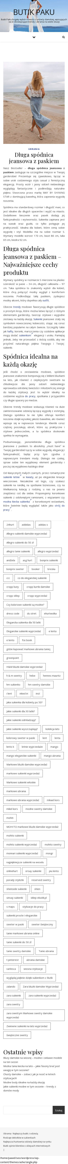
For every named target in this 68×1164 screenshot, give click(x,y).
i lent (9, 693)
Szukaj (58, 1110)
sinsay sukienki (14, 897)
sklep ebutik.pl (39, 897)
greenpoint (12, 657)
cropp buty (12, 586)
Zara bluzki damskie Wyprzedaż (41, 986)
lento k (10, 746)
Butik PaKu (34, 12)
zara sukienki (13, 995)
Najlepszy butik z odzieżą (25, 1133)
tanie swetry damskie (18, 951)
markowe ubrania (16, 791)
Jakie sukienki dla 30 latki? (20, 711)
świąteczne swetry (17, 1035)
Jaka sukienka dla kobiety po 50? (24, 702)
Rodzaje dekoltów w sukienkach (19, 1137)
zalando (10, 986)
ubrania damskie (35, 959)
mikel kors (12, 808)
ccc (8, 578)
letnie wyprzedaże (32, 746)
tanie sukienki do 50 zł (18, 942)
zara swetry (13, 1004)
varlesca (11, 968)
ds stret (31, 613)
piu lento (54, 871)
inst (38, 693)
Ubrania (34, 149)
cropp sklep (13, 595)
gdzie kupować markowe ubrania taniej (28, 649)
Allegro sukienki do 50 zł (20, 542)
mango (54, 746)
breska (51, 569)
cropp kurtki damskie (38, 586)
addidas (26, 524)
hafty (10, 331)
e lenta (52, 631)
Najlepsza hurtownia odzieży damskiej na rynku (27, 1141)
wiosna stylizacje (33, 968)
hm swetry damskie (39, 684)
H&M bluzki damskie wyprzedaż (24, 666)
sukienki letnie (11, 477)
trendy (17, 306)
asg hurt (27, 560)
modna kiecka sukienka (16, 501)
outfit (46, 300)
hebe (32, 675)
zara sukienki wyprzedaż (42, 995)
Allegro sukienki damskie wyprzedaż (26, 533)
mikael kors (53, 800)
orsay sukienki (33, 871)
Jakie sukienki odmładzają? (21, 720)
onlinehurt (12, 871)
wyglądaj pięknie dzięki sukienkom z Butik (29, 977)
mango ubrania (52, 755)
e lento (10, 640)
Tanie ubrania (46, 951)
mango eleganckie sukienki (21, 755)
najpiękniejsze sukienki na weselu (25, 862)
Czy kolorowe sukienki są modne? (25, 604)
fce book (27, 640)
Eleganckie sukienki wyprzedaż (23, 631)
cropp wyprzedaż (37, 595)
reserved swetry (41, 880)
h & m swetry (14, 675)
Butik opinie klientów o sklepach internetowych (26, 1145)
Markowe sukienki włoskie (21, 782)
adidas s (43, 524)
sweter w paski (15, 924)
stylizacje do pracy (33, 906)
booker (36, 569)
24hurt (10, 524)
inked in (24, 693)
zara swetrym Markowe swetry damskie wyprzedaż (29, 1015)
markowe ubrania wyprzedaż (22, 800)
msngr (49, 853)
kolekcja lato (52, 729)
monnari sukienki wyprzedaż (22, 853)
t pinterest (12, 959)
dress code (12, 613)
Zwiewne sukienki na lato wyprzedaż (27, 1026)
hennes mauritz (52, 675)
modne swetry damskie (39, 808)
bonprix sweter (15, 569)
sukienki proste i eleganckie (21, 915)
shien (37, 889)
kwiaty (29, 477)
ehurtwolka (50, 613)
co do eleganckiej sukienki (32, 578)
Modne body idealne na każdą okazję (24, 1082)
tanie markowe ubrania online (22, 933)
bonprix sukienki (49, 560)
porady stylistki (15, 880)
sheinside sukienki (16, 889)
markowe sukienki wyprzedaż (23, 773)
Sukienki (38, 319)
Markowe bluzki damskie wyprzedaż (26, 764)
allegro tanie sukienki (18, 551)
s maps (10, 906)
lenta (57, 738)
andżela (10, 560)
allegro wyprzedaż (48, 551)
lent (45, 738)
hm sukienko (13, 684)
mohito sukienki (15, 835)
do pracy (30, 396)
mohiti (9, 817)
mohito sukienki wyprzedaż (21, 844)
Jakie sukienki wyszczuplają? (22, 729)
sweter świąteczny (42, 924)
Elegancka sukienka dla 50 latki (23, 622)
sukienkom (25, 335)
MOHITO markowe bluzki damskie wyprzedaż (32, 826)
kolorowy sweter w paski (20, 738)
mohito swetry (53, 844)
